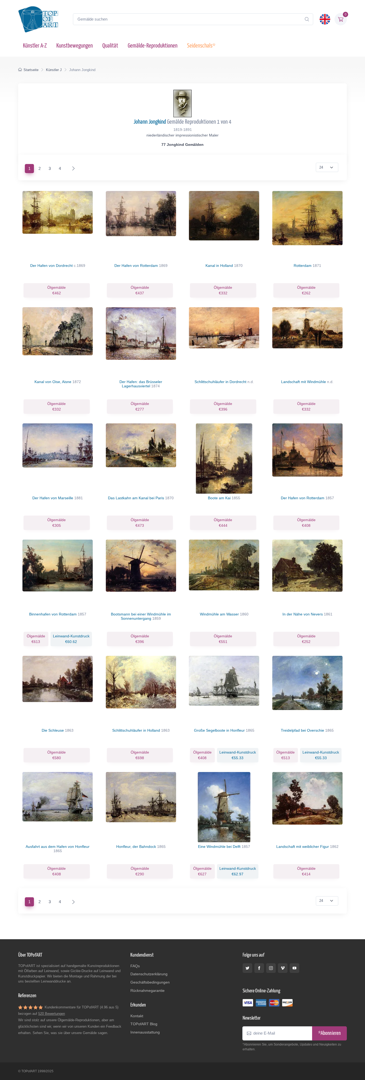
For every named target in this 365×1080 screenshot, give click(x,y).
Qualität (110, 46)
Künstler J (54, 70)
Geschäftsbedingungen (150, 982)
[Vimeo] (283, 968)
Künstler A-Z (35, 46)
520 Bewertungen (51, 1014)
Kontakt (136, 1016)
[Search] (307, 19)
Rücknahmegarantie (147, 990)
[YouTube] (294, 968)
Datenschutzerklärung (149, 974)
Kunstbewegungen (74, 46)
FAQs (135, 966)
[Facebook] (259, 968)
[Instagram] (271, 968)
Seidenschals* (201, 46)
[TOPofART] (38, 19)
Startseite (31, 70)
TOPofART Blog (143, 1024)
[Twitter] (247, 968)
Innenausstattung (145, 1032)
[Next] (72, 168)
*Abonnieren (329, 1033)
